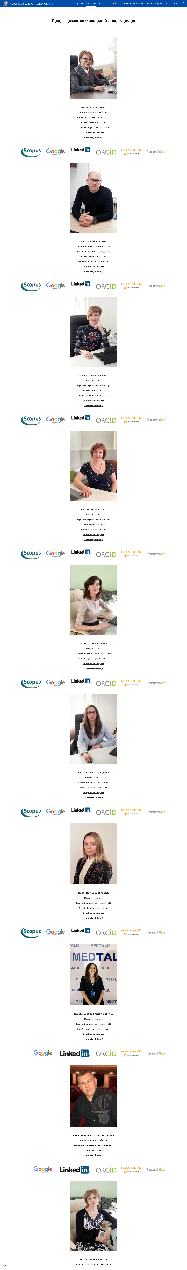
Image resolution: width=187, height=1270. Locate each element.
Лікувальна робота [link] (156, 3)
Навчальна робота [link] (108, 3)
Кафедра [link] (76, 3)
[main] (93, 20)
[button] (184, 4)
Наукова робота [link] (132, 3)
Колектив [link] (91, 3)
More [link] (174, 3)
